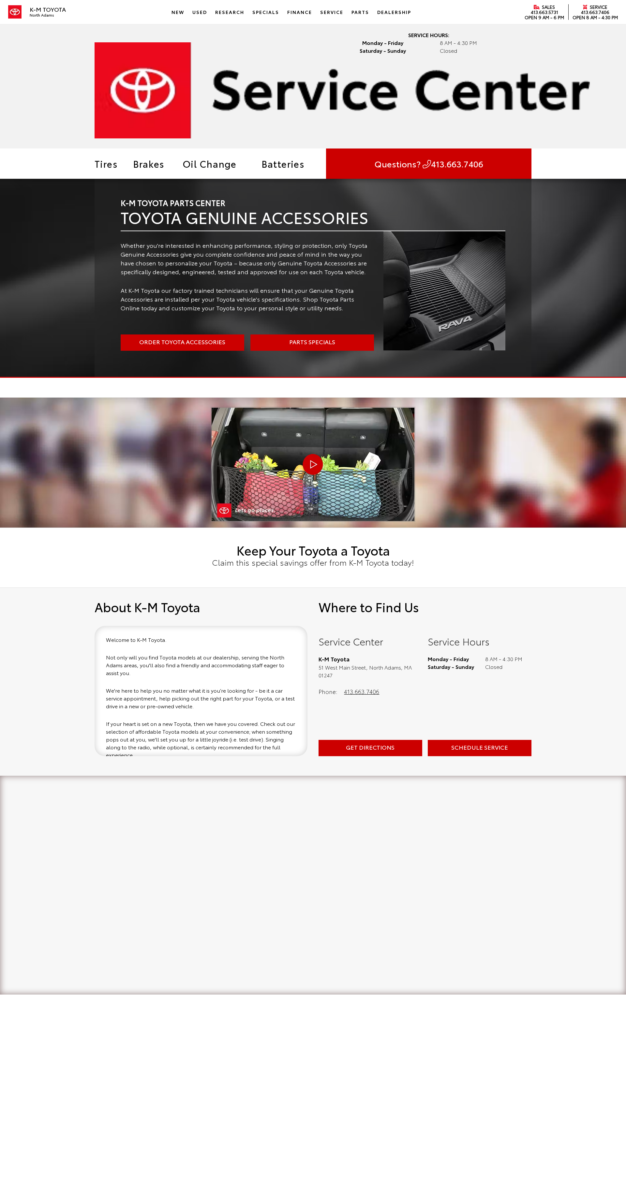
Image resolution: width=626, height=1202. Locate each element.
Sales (548, 6)
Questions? (429, 164)
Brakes (148, 163)
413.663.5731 (544, 12)
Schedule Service (479, 747)
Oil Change (210, 163)
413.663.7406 (595, 12)
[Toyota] (15, 12)
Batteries (283, 163)
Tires (106, 163)
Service (598, 6)
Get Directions (370, 747)
